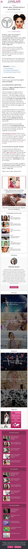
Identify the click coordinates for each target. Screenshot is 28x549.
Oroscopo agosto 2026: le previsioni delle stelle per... (14, 303)
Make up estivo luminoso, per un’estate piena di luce (15, 249)
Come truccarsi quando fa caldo (15, 231)
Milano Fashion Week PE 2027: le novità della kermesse (16, 456)
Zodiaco (4, 49)
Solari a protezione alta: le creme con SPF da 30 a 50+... (15, 224)
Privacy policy (18, 547)
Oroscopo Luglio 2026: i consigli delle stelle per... (14, 321)
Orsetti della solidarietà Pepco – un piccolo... (15, 449)
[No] (24, 544)
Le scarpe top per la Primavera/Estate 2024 (15, 522)
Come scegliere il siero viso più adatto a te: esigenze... (15, 243)
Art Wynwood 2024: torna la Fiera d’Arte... (14, 398)
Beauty (14, 5)
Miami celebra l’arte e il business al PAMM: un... (14, 362)
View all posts (14, 287)
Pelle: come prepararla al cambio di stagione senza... (15, 218)
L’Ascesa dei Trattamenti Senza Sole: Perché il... (15, 237)
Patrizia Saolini (19, 12)
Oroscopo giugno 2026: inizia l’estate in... (14, 340)
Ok (10, 547)
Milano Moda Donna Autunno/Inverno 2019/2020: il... (15, 510)
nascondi (13, 66)
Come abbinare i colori (15, 533)
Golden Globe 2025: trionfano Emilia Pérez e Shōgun (14, 380)
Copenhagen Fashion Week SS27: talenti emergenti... (15, 438)
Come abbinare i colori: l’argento (15, 516)
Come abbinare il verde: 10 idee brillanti (16, 528)
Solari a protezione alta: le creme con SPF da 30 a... (16, 461)
